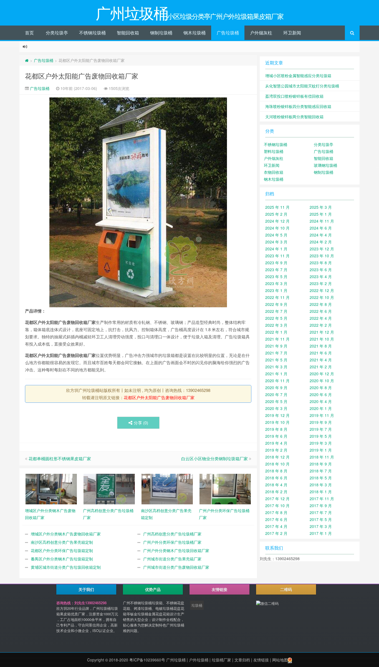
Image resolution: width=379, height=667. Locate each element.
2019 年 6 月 (276, 436)
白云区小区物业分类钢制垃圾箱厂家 (214, 458)
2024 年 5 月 (276, 235)
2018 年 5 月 (321, 477)
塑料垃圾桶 (273, 151)
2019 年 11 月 (322, 415)
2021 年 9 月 (276, 346)
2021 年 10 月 (322, 339)
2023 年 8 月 (321, 262)
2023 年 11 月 (277, 255)
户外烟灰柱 (261, 32)
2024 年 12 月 (277, 221)
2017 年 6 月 (276, 519)
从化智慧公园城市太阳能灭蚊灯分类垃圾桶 (302, 86)
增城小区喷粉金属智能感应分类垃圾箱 (298, 75)
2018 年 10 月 (277, 464)
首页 (29, 32)
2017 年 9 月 (321, 505)
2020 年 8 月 (321, 387)
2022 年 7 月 (276, 311)
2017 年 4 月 (276, 526)
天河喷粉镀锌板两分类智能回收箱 (294, 116)
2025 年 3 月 (321, 207)
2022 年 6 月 (321, 311)
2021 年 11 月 (277, 339)
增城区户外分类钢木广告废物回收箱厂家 (66, 534)
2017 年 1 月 (321, 533)
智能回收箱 (128, 32)
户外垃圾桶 (198, 660)
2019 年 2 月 (276, 450)
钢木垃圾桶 (194, 32)
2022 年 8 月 (321, 304)
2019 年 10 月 (277, 422)
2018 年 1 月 (321, 491)
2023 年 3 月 (276, 283)
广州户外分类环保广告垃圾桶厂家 (172, 542)
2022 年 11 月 (277, 297)
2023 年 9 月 (276, 262)
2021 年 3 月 (276, 366)
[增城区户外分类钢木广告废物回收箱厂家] (51, 488)
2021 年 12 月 (322, 332)
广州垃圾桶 (176, 660)
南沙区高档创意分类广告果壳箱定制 (62, 542)
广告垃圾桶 (228, 32)
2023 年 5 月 (276, 276)
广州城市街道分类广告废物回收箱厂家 (176, 567)
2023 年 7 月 (276, 269)
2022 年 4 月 (321, 318)
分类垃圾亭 (57, 32)
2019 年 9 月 (321, 422)
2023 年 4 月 (321, 276)
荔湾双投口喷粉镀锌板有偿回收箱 (294, 96)
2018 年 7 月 (321, 471)
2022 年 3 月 (276, 325)
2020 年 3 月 (276, 408)
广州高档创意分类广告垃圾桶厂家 (172, 534)
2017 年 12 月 (277, 498)
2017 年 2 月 (276, 533)
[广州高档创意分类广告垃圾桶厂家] (109, 488)
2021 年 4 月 (321, 360)
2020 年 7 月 (276, 394)
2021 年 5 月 (276, 360)
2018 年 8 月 (276, 471)
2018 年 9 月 (321, 464)
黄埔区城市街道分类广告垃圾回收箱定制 (66, 567)
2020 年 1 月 (321, 408)
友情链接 (261, 660)
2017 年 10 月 (277, 505)
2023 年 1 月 (276, 290)
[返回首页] (27, 60)
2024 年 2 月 (321, 242)
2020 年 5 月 (276, 401)
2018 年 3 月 (321, 484)
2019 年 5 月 (321, 436)
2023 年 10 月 (322, 255)
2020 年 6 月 (321, 394)
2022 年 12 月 (322, 290)
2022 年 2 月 (321, 325)
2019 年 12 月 (277, 415)
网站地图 (280, 660)
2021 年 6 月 (321, 353)
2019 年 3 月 (321, 443)
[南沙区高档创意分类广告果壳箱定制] (167, 488)
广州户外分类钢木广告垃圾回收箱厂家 (176, 550)
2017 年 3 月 (321, 526)
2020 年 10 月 (322, 380)
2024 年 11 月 (322, 221)
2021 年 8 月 (321, 346)
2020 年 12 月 (322, 373)
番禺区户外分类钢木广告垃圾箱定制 (62, 559)
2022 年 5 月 (276, 318)
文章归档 (242, 660)
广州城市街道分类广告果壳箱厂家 (172, 559)
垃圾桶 (196, 605)
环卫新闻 (292, 32)
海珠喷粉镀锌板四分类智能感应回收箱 (298, 106)
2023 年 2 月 (321, 283)
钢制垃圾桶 (161, 32)
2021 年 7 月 (276, 353)
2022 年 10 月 (322, 297)
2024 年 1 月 (276, 248)
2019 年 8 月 (276, 429)
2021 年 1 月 (276, 373)
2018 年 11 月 (322, 457)
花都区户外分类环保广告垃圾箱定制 (62, 550)
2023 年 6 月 (321, 269)
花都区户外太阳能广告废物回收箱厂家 (81, 75)
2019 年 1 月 (321, 450)
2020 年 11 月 (277, 380)
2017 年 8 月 (276, 512)
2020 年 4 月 (321, 401)
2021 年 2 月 (321, 366)
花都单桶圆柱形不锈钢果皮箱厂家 (60, 458)
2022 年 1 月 (276, 332)
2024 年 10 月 (277, 228)
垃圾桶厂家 (221, 660)
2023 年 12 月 (322, 248)
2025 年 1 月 (321, 214)
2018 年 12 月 (277, 457)
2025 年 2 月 (276, 214)
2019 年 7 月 (321, 429)
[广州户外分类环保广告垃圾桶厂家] (225, 488)
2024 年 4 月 (321, 235)
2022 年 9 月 (276, 304)
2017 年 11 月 (322, 498)
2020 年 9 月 (276, 387)
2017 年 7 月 (321, 512)
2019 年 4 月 (276, 443)
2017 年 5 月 (321, 519)
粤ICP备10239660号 (147, 660)
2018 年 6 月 (276, 477)
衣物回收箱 (273, 172)
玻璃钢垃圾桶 (325, 165)
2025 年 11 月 (277, 207)
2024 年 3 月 (276, 242)
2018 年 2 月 (276, 491)
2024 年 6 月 (321, 228)
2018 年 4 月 (276, 484)
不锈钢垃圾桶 (92, 32)
